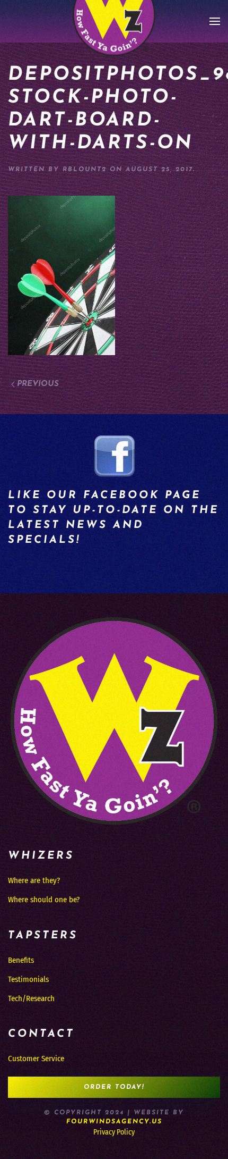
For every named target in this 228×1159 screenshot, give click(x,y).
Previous (38, 384)
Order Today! (114, 1087)
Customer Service (36, 1058)
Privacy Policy (114, 1132)
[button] (214, 21)
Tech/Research (31, 998)
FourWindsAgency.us (114, 1122)
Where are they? (34, 880)
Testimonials (28, 979)
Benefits (21, 960)
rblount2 (85, 169)
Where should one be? (44, 899)
